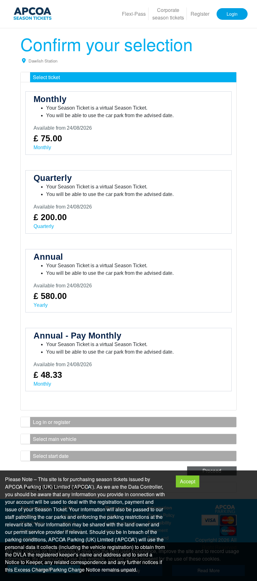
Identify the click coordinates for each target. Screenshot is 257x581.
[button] (128, 77)
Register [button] (200, 13)
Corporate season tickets (168, 13)
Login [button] (232, 14)
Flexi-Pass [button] (134, 13)
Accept (187, 481)
